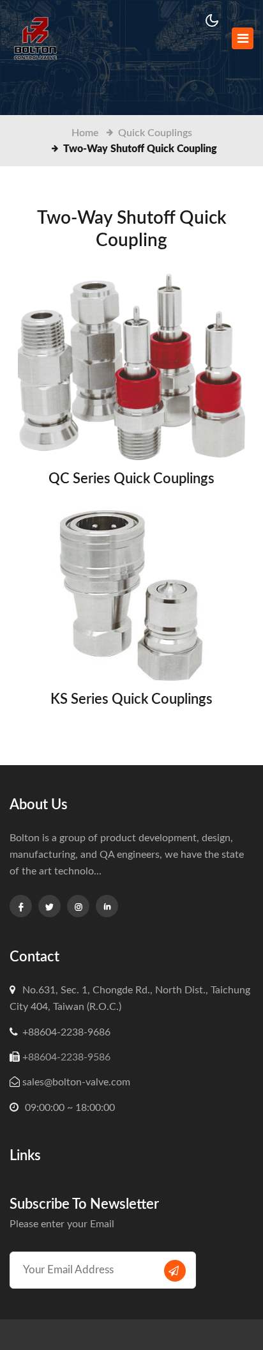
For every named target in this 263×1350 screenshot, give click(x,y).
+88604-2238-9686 (66, 1032)
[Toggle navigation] (242, 38)
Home (85, 133)
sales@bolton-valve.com (76, 1082)
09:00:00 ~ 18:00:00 (68, 1108)
